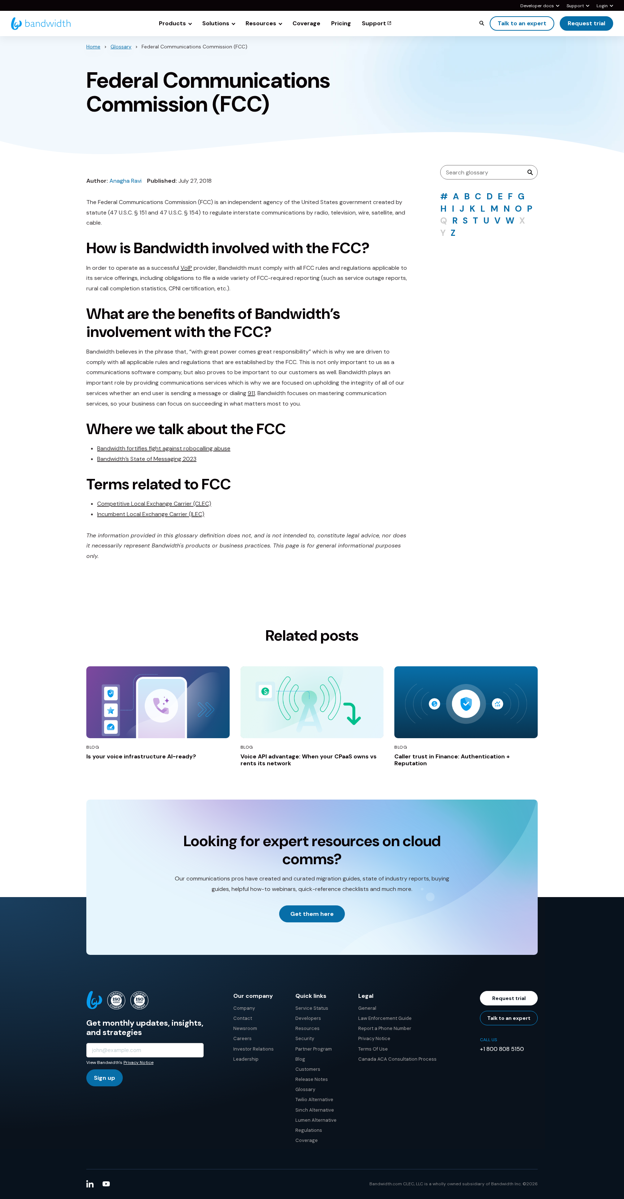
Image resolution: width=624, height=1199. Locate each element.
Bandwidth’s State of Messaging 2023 (146, 459)
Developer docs (537, 6)
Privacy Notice (138, 1062)
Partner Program (313, 1049)
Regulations (308, 1130)
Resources (307, 1028)
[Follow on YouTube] (106, 1183)
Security (304, 1038)
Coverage (306, 1140)
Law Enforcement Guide (385, 1018)
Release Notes (311, 1079)
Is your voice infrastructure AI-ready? (141, 756)
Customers (307, 1069)
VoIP (186, 268)
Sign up (104, 1078)
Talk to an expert (522, 23)
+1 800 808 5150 (502, 1049)
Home (93, 46)
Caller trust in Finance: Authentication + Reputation (452, 760)
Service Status (311, 1008)
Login (602, 6)
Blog (300, 1059)
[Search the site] (481, 23)
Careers (242, 1038)
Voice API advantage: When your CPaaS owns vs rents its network (308, 760)
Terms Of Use (373, 1049)
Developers (308, 1018)
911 (251, 393)
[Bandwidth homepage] (41, 23)
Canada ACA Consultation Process (397, 1059)
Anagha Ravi (125, 181)
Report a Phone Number (384, 1028)
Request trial (586, 23)
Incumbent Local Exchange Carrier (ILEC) (150, 514)
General (367, 1008)
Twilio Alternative (314, 1099)
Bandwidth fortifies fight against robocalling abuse (163, 448)
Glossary (120, 46)
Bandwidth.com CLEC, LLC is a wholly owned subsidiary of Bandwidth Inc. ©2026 (453, 1184)
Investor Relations (253, 1049)
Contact (242, 1018)
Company (244, 1008)
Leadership (246, 1059)
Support (575, 6)
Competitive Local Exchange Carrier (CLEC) (154, 503)
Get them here (312, 914)
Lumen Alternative (316, 1120)
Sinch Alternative (314, 1110)
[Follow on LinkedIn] (90, 1183)
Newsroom (245, 1028)
